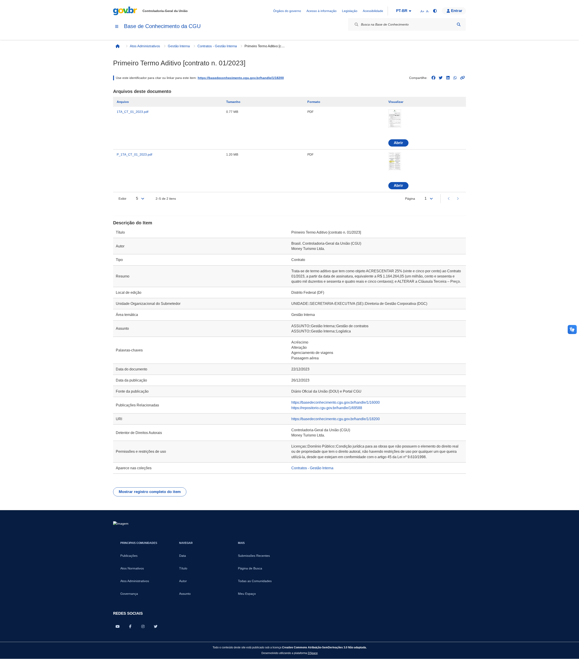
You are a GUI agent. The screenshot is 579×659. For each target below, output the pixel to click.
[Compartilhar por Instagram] (142, 626)
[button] (454, 10)
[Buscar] (458, 24)
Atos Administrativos (145, 46)
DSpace (313, 653)
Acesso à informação (321, 11)
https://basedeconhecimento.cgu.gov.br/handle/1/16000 (335, 402)
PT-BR (401, 11)
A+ (422, 11)
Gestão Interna (179, 46)
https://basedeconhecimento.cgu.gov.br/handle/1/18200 (241, 78)
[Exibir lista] (142, 198)
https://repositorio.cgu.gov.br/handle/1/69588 (326, 408)
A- (427, 11)
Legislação (349, 11)
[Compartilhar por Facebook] (130, 626)
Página (410, 198)
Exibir (122, 198)
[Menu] (116, 26)
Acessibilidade (373, 11)
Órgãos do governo (287, 11)
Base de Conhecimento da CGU (162, 26)
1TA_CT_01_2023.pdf (132, 112)
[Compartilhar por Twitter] (155, 626)
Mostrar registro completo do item (150, 492)
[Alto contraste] (434, 10)
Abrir (398, 143)
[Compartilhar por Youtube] (117, 626)
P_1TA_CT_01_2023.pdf (134, 154)
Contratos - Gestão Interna (217, 46)
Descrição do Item (132, 222)
